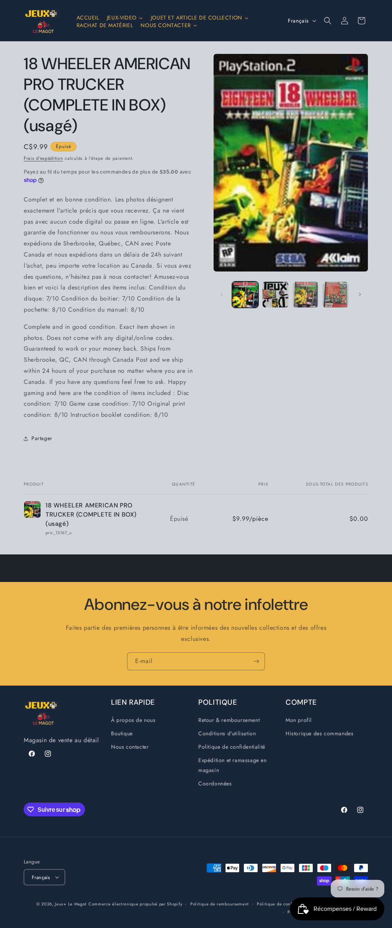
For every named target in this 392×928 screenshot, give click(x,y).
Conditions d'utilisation (227, 733)
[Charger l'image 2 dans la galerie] (275, 294)
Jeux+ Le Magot (71, 904)
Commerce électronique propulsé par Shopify (135, 904)
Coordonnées (215, 783)
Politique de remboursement (219, 904)
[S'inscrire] (256, 661)
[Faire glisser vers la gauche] (221, 294)
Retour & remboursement (229, 720)
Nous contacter (130, 747)
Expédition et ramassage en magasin (232, 765)
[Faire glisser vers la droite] (359, 294)
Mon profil (299, 720)
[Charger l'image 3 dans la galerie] (305, 294)
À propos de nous (133, 720)
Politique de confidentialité (231, 747)
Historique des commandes (319, 733)
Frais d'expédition (43, 158)
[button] (327, 20)
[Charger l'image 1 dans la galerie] (245, 294)
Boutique (122, 733)
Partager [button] (41, 438)
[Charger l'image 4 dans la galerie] (335, 294)
